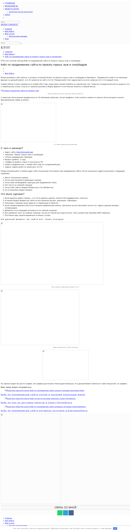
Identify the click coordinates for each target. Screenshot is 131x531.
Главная (8, 29)
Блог (7, 39)
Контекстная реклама (18, 36)
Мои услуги (9, 34)
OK (115, 528)
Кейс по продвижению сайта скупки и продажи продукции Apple (43, 394)
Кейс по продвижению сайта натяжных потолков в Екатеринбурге (44, 411)
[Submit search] (21, 43)
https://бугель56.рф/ (24, 152)
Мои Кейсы (9, 31)
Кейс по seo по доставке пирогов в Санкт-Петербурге (36, 403)
